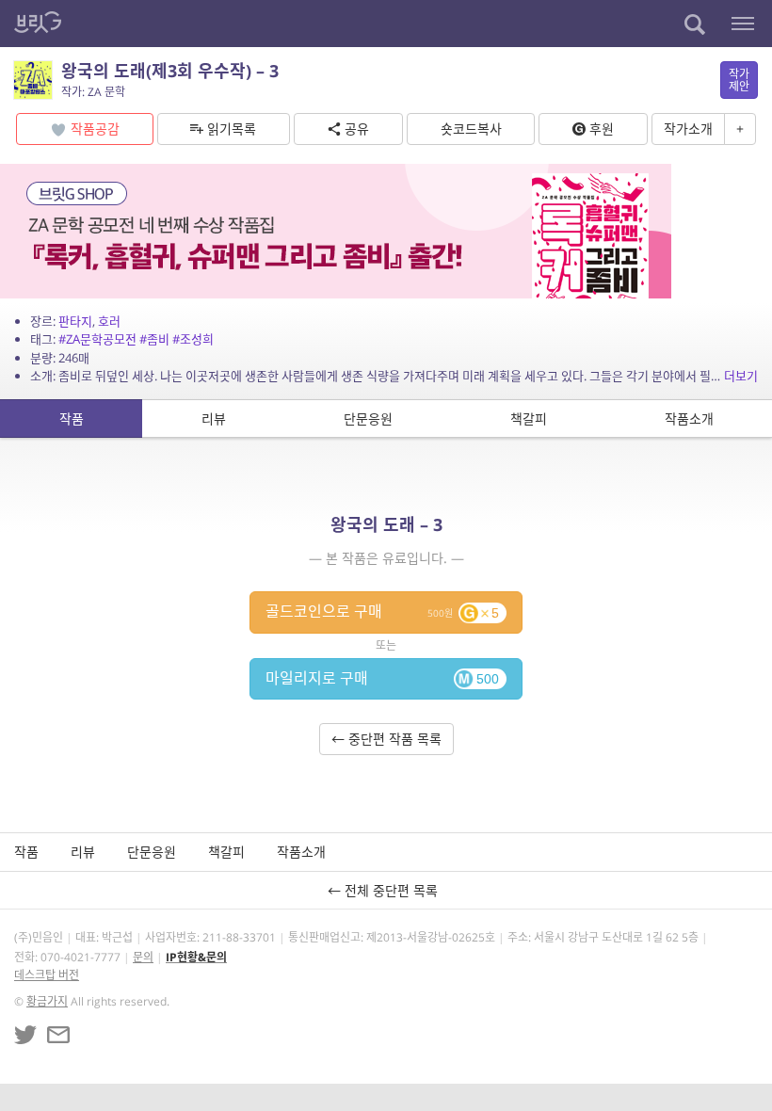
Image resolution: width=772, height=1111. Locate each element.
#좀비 (154, 338)
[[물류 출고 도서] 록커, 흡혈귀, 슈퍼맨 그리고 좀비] (335, 229)
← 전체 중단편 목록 (386, 890)
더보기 (741, 375)
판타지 (75, 321)
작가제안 (739, 80)
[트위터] (25, 1034)
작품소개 (689, 418)
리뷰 (213, 418)
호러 (109, 321)
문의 (143, 957)
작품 (71, 418)
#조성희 (193, 338)
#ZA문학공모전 (97, 338)
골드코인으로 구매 (382, 611)
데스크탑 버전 (46, 975)
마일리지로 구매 (382, 678)
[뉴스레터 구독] (58, 1034)
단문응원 (368, 418)
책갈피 (528, 418)
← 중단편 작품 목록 (386, 739)
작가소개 (688, 128)
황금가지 (47, 1001)
